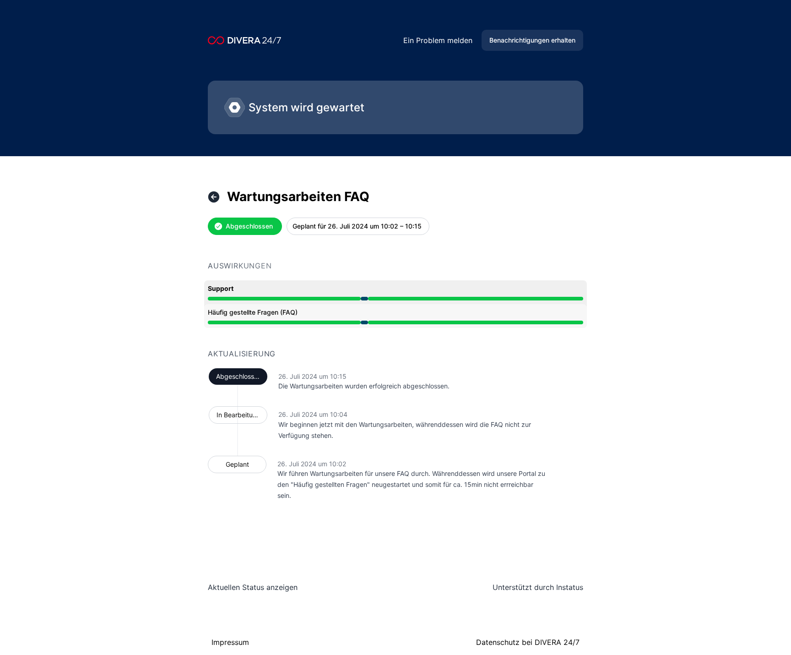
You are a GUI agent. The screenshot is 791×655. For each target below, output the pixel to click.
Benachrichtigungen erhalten (532, 40)
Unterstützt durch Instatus (538, 587)
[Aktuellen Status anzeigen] (213, 197)
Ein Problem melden (437, 40)
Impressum (230, 642)
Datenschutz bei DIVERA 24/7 (528, 642)
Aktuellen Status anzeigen (253, 587)
